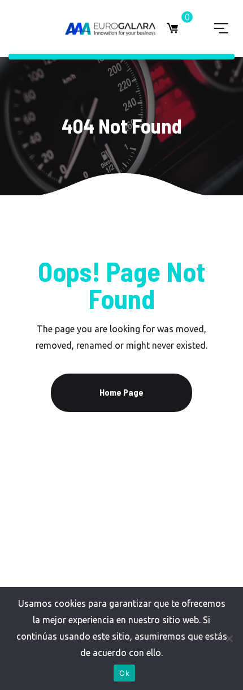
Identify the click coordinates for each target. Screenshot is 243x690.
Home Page (121, 392)
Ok (124, 673)
